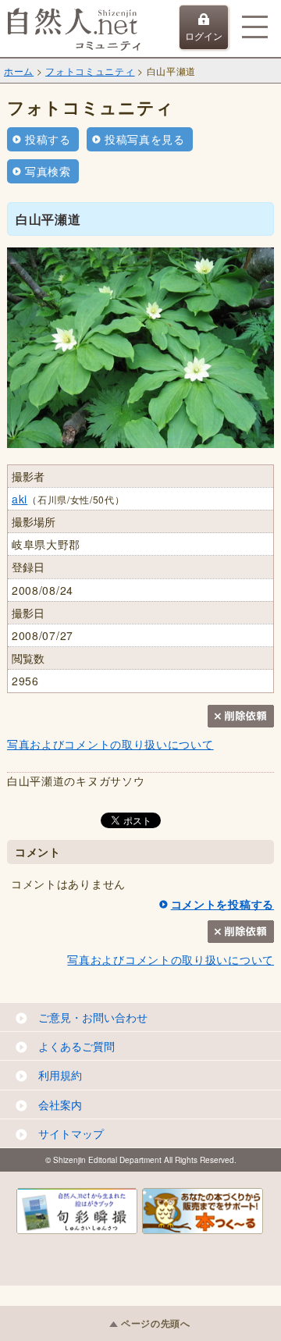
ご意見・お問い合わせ (93, 1017)
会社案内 (60, 1104)
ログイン (203, 35)
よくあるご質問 (76, 1046)
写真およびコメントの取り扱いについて (110, 744)
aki (19, 499)
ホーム (19, 70)
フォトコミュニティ (89, 70)
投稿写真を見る (145, 139)
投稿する (48, 139)
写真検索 (48, 171)
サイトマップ (71, 1133)
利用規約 (60, 1075)
